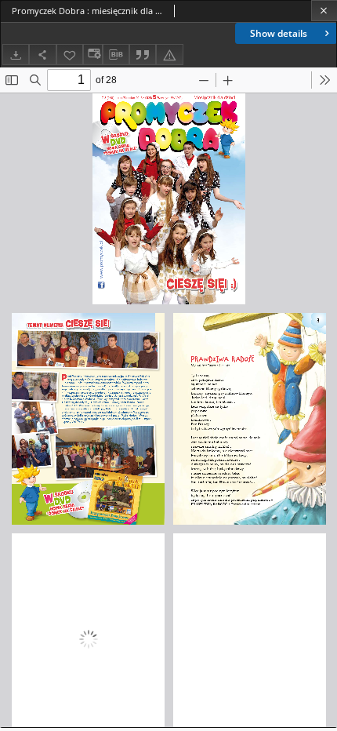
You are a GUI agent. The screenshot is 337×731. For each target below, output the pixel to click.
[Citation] (142, 54)
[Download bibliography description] (116, 55)
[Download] (15, 54)
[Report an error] (169, 54)
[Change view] (92, 54)
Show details (278, 33)
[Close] (324, 10)
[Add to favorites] (69, 54)
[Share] (42, 54)
